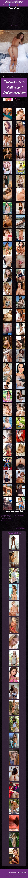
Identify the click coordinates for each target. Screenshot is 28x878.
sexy (24, 76)
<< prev (12, 25)
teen (22, 76)
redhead (19, 76)
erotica (6, 76)
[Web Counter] (2, 877)
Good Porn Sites (13, 4)
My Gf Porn (6, 4)
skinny (11, 76)
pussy (14, 76)
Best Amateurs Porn (21, 4)
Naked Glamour (14, 1)
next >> (16, 25)
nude (9, 76)
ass (16, 76)
